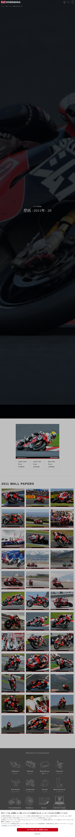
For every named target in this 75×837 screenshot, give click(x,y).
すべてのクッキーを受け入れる (37, 829)
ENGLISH (37, 833)
